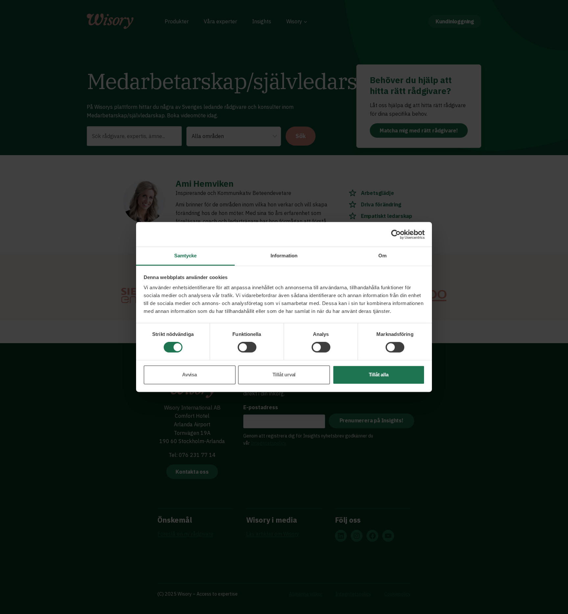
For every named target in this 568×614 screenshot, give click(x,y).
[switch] (247, 347)
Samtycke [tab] (185, 255)
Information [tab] (284, 255)
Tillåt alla (379, 374)
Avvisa (189, 374)
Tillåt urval (284, 374)
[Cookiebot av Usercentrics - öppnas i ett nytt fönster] (396, 234)
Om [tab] (382, 255)
